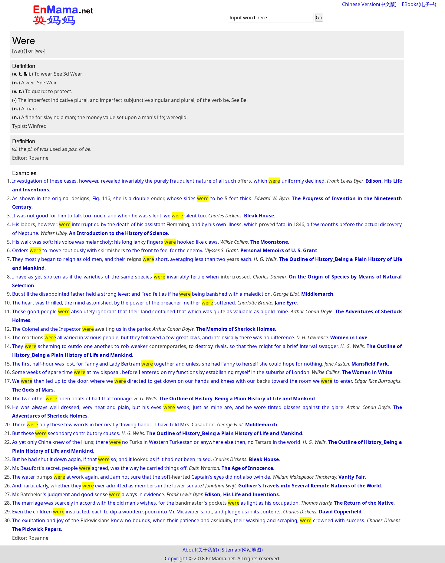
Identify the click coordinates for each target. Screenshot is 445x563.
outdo (75, 346)
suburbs (275, 372)
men (97, 259)
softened (224, 302)
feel (164, 250)
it (51, 459)
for (52, 215)
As (15, 198)
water (28, 477)
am (116, 477)
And (16, 485)
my (95, 372)
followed (151, 337)
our (189, 381)
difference (282, 337)
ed (97, 224)
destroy (204, 346)
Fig (95, 198)
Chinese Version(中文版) (369, 4)
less (199, 259)
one (88, 346)
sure (135, 477)
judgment (59, 494)
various (92, 337)
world (293, 442)
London (300, 372)
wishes (148, 503)
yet (38, 276)
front (147, 250)
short (161, 259)
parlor (143, 329)
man (130, 503)
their (119, 259)
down (169, 381)
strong (109, 294)
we (167, 215)
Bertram (130, 363)
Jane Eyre (286, 302)
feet (233, 198)
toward (280, 381)
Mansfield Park (369, 363)
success (355, 520)
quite (219, 311)
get (158, 381)
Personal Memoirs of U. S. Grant (278, 250)
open (64, 398)
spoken (52, 276)
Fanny (91, 363)
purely (161, 180)
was (21, 215)
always (40, 407)
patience (189, 520)
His (15, 224)
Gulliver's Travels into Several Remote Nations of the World (309, 485)
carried (155, 468)
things (171, 468)
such (230, 180)
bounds (141, 520)
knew (58, 442)
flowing (128, 424)
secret (52, 468)
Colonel (30, 329)
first (26, 363)
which (260, 180)
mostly (32, 259)
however (88, 180)
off (183, 468)
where (97, 381)
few (315, 224)
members (146, 485)
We (15, 381)
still (25, 294)
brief (292, 346)
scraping (287, 520)
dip (113, 511)
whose (174, 198)
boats (77, 398)
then (39, 381)
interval (308, 346)
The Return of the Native (364, 503)
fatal (281, 224)
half (36, 363)
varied (71, 337)
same (127, 276)
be (220, 198)
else (228, 442)
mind (79, 302)
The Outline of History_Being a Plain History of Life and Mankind (237, 398)
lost (69, 363)
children (42, 511)
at (89, 372)
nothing (313, 363)
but (125, 337)
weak (183, 407)
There (18, 424)
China (44, 442)
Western (158, 442)
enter (346, 381)
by (103, 224)
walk (26, 242)
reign (69, 259)
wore (260, 407)
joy (60, 520)
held (91, 294)
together (163, 363)
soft (47, 242)
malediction (257, 294)
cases (70, 180)
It (13, 215)
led (49, 381)
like (200, 242)
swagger (328, 346)
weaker (139, 346)
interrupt (82, 224)
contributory (87, 433)
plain (123, 407)
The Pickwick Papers (36, 529)
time (67, 372)
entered (150, 372)
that (122, 311)
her (99, 424)
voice (68, 242)
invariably (133, 180)
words (81, 424)
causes (111, 433)
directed (136, 381)
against (311, 407)
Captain (200, 477)
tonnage (122, 398)
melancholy (98, 242)
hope (289, 363)
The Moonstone (269, 242)
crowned (323, 520)
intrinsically (225, 337)
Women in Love (349, 337)
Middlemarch (317, 294)
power (137, 302)
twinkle (261, 477)
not (31, 215)
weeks (33, 372)
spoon (149, 511)
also (247, 477)
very (87, 407)
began (48, 259)
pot (208, 511)
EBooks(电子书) (419, 4)
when (124, 215)
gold (270, 311)
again (74, 459)
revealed (110, 180)
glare (337, 407)
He (15, 407)
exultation (33, 520)
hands (202, 381)
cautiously (74, 250)
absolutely (83, 311)
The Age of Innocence (247, 468)
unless (193, 363)
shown (27, 198)
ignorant (106, 311)
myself (242, 372)
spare (54, 372)
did (228, 477)
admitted (116, 485)
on (164, 372)
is (125, 198)
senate (194, 485)
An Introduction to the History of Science (118, 233)
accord (87, 503)
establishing (220, 372)
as (79, 259)
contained (163, 311)
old (86, 259)
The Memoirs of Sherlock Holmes (235, 329)
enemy (194, 250)
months (329, 224)
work (78, 477)
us (118, 329)
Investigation (27, 180)
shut (43, 459)
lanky (140, 242)
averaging (181, 259)
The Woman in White (367, 372)
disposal (110, 372)
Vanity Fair (351, 477)
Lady (114, 363)
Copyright (176, 558)
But (16, 294)
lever (123, 294)
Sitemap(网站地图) (242, 549)
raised (203, 459)
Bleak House (259, 215)
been (189, 459)
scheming (49, 346)
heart (28, 302)
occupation (285, 503)
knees (227, 381)
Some (18, 372)
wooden (131, 511)
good (42, 215)
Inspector (70, 329)
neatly (111, 424)
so (232, 346)
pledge (232, 511)
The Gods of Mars (33, 389)
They (17, 259)
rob (125, 346)
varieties (93, 276)
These (19, 311)
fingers (155, 242)
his (140, 224)
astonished (99, 302)
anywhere (211, 442)
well (54, 407)
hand (144, 424)
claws (211, 242)
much (98, 215)
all (221, 180)
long (127, 242)
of (46, 180)
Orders (20, 250)
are (228, 407)
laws (195, 337)
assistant (155, 224)
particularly (35, 485)
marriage (32, 503)
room (305, 381)
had (215, 363)
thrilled (54, 302)
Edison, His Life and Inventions (241, 494)
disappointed (54, 294)
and (112, 215)
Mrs (184, 424)
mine (282, 311)
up (57, 381)
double (141, 198)
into (162, 511)
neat (99, 407)
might (266, 346)
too (87, 215)
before (347, 224)
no (266, 337)
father (78, 294)
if (71, 276)
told (174, 424)
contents (270, 511)
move (54, 250)
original (61, 198)
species (143, 276)
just (197, 407)
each (245, 259)
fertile (197, 276)
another (103, 346)
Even (17, 511)
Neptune (28, 233)
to (212, 198)
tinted (275, 407)
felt (156, 294)
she (117, 198)
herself (250, 363)
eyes (156, 407)
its (256, 511)
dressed (70, 407)
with (92, 250)
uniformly (293, 180)
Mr (15, 468)
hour (48, 363)
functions (187, 372)
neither (192, 302)
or (196, 442)
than (210, 259)
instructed (77, 511)
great (182, 337)
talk (78, 215)
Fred (146, 294)
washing (255, 520)
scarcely (63, 503)
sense (101, 494)
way (134, 468)
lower (178, 485)
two (220, 259)
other (38, 398)
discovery (391, 224)
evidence (154, 494)
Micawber (187, 511)
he (134, 215)
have (20, 276)
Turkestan (181, 442)
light (252, 503)
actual (372, 224)
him (62, 215)
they (135, 337)
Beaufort (30, 468)
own (221, 224)
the (149, 180)
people (49, 311)
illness (234, 224)
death (123, 224)
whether (60, 485)
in (39, 198)
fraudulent (182, 180)
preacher (170, 302)
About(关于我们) (201, 549)
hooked (186, 242)
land (146, 311)
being (198, 294)
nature (203, 180)
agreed (100, 468)
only (44, 424)
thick (245, 198)
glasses (292, 407)
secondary (60, 433)
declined (315, 180)
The (16, 302)
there (245, 337)
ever (100, 485)
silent (155, 215)
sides (190, 198)
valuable (242, 311)
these (56, 180)
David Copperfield (340, 511)
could (275, 363)
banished (216, 294)
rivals (221, 346)
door (82, 381)
